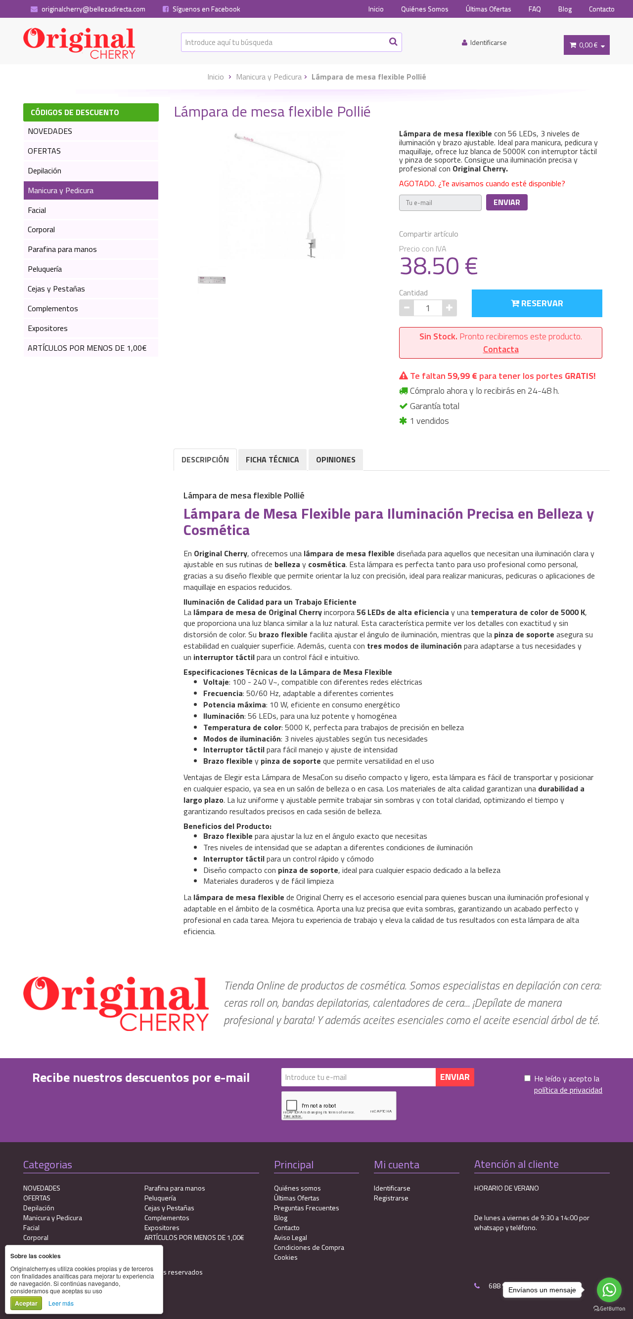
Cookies (286, 1257)
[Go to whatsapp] (609, 1290)
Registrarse (391, 1198)
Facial (37, 210)
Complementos (53, 308)
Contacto (602, 9)
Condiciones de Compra (309, 1247)
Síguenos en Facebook (205, 9)
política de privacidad (568, 1090)
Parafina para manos (62, 249)
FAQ (535, 9)
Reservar (541, 303)
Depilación (44, 170)
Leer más (61, 1303)
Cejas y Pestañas (56, 288)
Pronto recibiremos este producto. (500, 343)
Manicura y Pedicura (269, 76)
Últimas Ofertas (488, 9)
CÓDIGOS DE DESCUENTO (75, 112)
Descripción (205, 459)
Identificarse (392, 1188)
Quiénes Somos (425, 9)
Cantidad (413, 292)
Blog (565, 9)
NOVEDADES (50, 131)
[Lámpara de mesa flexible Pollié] (282, 195)
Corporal (41, 229)
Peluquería (45, 269)
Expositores (48, 328)
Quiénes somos (297, 1188)
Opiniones (336, 459)
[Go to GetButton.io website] (609, 1309)
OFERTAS (44, 151)
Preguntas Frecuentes (306, 1207)
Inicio (376, 9)
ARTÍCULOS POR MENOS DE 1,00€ (87, 348)
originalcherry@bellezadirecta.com (92, 9)
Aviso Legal (290, 1237)
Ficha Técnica (272, 459)
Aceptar (26, 1303)
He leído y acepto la (568, 1084)
